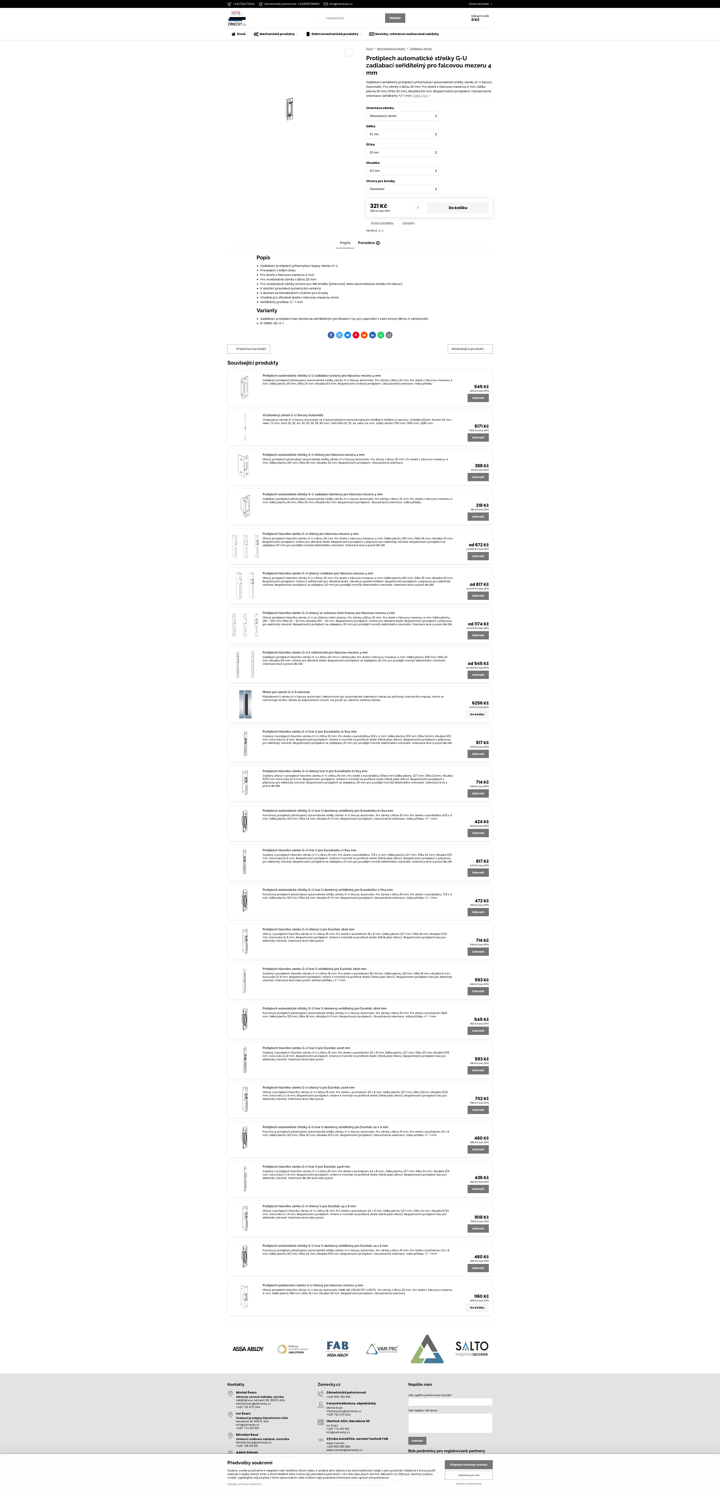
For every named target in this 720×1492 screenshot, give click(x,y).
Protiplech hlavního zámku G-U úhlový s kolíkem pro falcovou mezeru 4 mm (318, 573)
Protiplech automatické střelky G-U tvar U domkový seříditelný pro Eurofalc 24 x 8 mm (325, 1246)
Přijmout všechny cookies (468, 1465)
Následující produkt (468, 349)
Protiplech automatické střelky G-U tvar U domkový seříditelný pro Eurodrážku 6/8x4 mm (328, 810)
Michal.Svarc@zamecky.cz (253, 1404)
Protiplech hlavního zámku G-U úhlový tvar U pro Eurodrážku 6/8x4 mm (315, 771)
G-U (381, 230)
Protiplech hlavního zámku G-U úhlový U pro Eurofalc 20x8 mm (309, 1087)
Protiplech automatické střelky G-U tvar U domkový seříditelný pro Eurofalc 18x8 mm (325, 1008)
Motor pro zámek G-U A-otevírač (286, 692)
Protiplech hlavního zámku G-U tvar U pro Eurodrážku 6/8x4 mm (310, 731)
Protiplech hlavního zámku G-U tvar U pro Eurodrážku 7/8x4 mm (309, 850)
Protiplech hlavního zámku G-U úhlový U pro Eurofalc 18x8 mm (308, 929)
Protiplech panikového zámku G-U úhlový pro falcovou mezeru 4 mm (313, 1285)
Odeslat (417, 1441)
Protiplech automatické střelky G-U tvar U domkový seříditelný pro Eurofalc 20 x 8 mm (325, 1127)
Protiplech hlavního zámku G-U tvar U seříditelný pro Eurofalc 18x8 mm (314, 969)
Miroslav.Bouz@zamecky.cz (254, 1442)
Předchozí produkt (251, 349)
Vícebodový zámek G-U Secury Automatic (293, 415)
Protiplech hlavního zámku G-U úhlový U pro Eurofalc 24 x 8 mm (309, 1206)
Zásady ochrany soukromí (244, 1484)
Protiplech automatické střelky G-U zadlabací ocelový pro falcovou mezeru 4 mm (322, 375)
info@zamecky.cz (247, 1425)
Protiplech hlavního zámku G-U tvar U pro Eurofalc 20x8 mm (306, 1048)
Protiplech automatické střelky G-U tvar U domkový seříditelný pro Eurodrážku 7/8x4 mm (328, 890)
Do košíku (458, 207)
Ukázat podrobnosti (469, 1484)
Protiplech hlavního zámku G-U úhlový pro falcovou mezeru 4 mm (311, 534)
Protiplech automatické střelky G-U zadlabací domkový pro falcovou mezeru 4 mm (323, 494)
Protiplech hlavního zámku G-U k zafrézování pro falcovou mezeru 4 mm (315, 652)
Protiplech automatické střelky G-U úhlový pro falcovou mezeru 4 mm (314, 455)
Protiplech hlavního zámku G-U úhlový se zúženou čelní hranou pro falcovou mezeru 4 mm (329, 613)
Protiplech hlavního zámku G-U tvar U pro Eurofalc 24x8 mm (306, 1166)
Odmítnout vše (469, 1475)
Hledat (395, 18)
